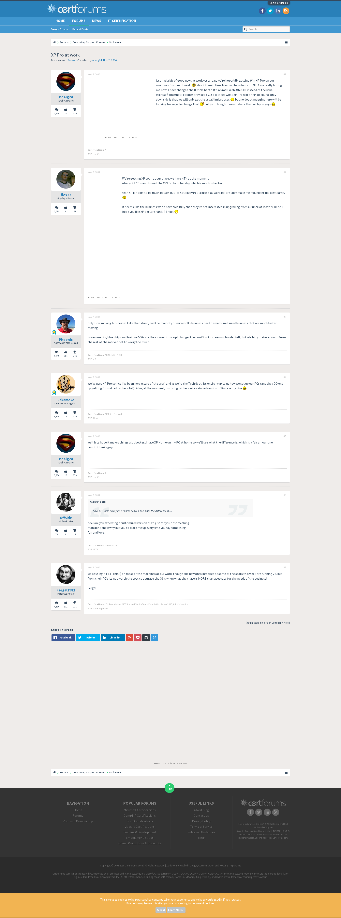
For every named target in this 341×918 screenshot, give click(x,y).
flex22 (66, 195)
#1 (285, 74)
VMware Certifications (140, 827)
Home (60, 20)
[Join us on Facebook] (262, 10)
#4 (285, 377)
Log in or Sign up (279, 3)
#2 (285, 172)
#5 (285, 436)
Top (169, 788)
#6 (285, 495)
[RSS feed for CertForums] (286, 10)
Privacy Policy (201, 821)
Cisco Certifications (139, 821)
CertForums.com (280, 837)
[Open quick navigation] (286, 42)
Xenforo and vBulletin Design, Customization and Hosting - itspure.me (203, 865)
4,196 (56, 606)
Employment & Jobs (140, 838)
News (96, 20)
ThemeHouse (280, 831)
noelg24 (97, 60)
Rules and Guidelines (201, 832)
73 (56, 534)
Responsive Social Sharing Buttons (254, 837)
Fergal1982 (66, 590)
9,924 (56, 416)
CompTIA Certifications (140, 815)
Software (72, 60)
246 (75, 355)
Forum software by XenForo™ (262, 824)
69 (75, 211)
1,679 (56, 211)
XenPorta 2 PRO (246, 834)
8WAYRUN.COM (280, 834)
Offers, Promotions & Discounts (139, 843)
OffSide (66, 518)
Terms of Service (201, 827)
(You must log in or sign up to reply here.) (268, 622)
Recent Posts (80, 29)
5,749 (56, 355)
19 (75, 534)
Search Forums (59, 29)
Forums (78, 20)
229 (75, 416)
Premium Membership (78, 821)
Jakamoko (66, 400)
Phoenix (66, 339)
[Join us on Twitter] (270, 10)
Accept (161, 910)
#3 (285, 317)
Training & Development (139, 832)
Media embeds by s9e (263, 827)
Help (201, 838)
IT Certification (122, 20)
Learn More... (176, 910)
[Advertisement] (121, 105)
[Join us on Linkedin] (278, 10)
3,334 (56, 113)
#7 (285, 567)
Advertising (201, 810)
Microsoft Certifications (140, 810)
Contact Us (201, 815)
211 (75, 606)
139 (75, 113)
